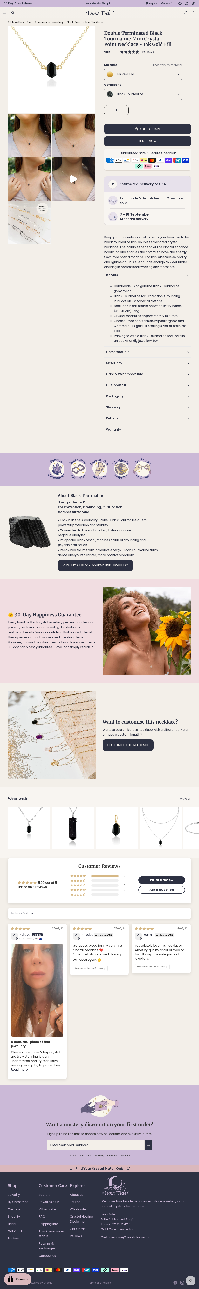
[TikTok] (193, 3)
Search (44, 1194)
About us (76, 1194)
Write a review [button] (161, 880)
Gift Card (15, 1231)
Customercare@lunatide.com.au (125, 1237)
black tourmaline (117, 242)
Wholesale (78, 1209)
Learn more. (135, 1206)
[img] (20, 929)
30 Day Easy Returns (18, 3)
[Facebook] (180, 3)
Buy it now (148, 141)
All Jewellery (16, 22)
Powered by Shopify (40, 1282)
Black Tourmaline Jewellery (45, 22)
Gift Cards (77, 1229)
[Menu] (4, 12)
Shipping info (48, 1224)
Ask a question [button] (161, 889)
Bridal (12, 1224)
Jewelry (14, 1194)
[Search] (13, 12)
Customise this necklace (128, 745)
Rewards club (49, 1202)
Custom (14, 1209)
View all (185, 799)
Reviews (14, 1238)
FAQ (42, 1216)
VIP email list (48, 1209)
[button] (130, 52)
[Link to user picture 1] (37, 990)
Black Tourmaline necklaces (86, 22)
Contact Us (47, 1255)
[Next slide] (187, 828)
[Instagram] (187, 3)
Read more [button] (19, 1069)
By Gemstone (18, 1202)
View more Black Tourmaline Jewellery (95, 565)
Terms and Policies (99, 1282)
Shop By (14, 1216)
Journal (75, 1202)
